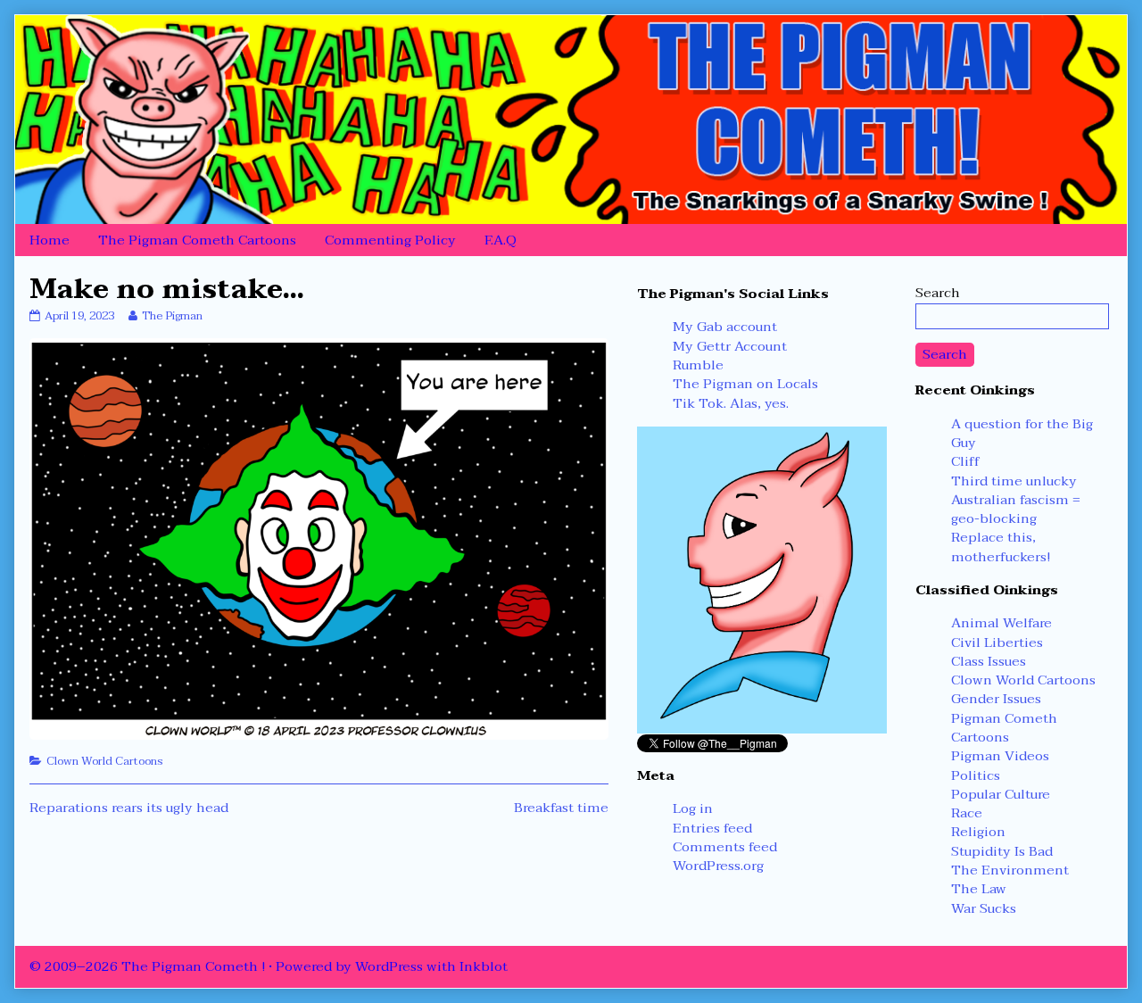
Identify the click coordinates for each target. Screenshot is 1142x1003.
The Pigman (172, 316)
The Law (978, 888)
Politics (975, 775)
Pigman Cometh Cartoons (1004, 728)
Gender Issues (996, 698)
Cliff (965, 461)
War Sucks (983, 908)
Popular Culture (1000, 794)
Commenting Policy (390, 240)
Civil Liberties (997, 642)
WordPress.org (718, 865)
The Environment (1010, 870)
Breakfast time (561, 807)
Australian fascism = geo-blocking (1015, 509)
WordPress (389, 966)
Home (49, 240)
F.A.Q (500, 240)
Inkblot (483, 966)
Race (966, 813)
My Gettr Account (730, 346)
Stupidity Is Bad (1002, 851)
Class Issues (988, 661)
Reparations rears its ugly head (128, 807)
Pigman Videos (1000, 755)
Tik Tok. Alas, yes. (731, 403)
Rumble (698, 365)
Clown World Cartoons (104, 761)
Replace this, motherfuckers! (1000, 547)
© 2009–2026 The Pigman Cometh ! (147, 966)
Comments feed (725, 846)
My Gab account (725, 326)
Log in (693, 808)
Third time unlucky (1014, 481)
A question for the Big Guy (1022, 433)
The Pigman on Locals (745, 383)
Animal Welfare (1001, 622)
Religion (978, 831)
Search (937, 292)
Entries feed (712, 828)
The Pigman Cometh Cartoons (197, 240)
